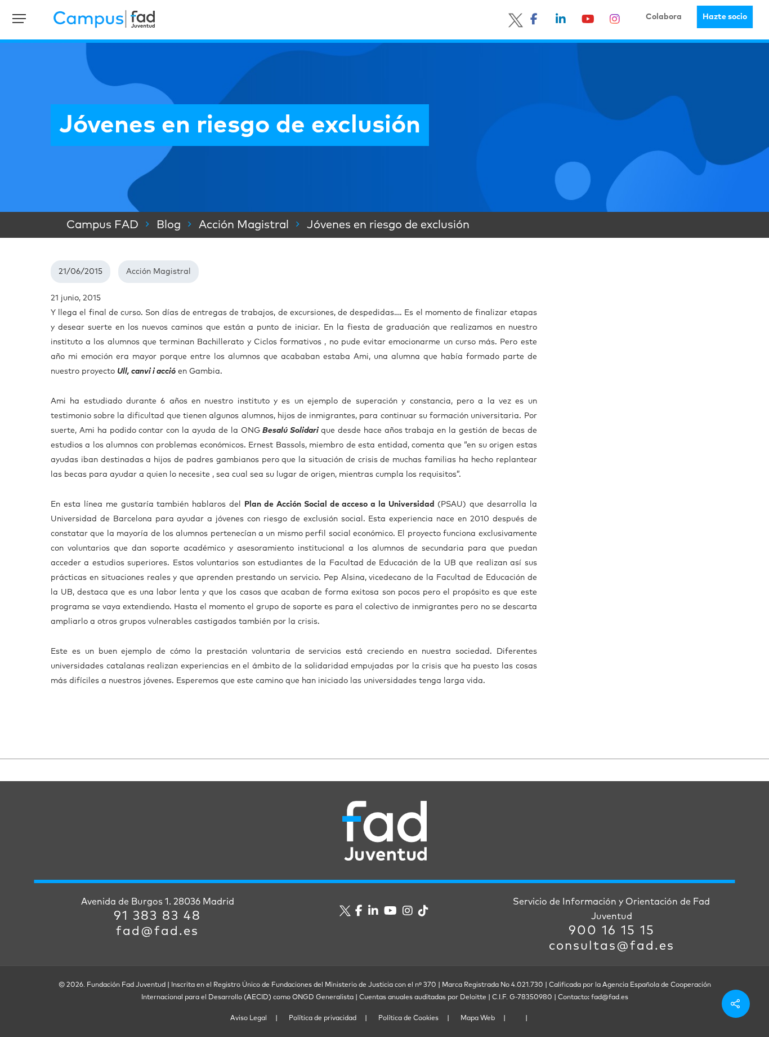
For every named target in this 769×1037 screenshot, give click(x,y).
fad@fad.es (157, 931)
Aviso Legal (248, 1018)
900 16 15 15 (612, 931)
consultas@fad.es (611, 946)
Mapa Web (477, 1018)
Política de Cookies (408, 1018)
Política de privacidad (322, 1018)
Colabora (664, 17)
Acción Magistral (158, 272)
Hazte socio (725, 17)
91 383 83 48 (157, 916)
